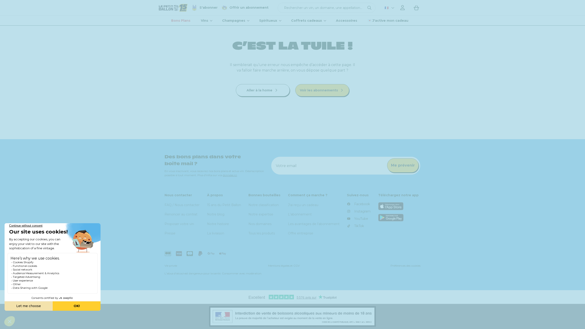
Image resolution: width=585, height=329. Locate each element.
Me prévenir (403, 165)
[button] (327, 8)
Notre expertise (260, 214)
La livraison (215, 233)
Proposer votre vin (179, 224)
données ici (230, 175)
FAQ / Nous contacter (182, 205)
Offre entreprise (300, 233)
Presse (170, 233)
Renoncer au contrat (181, 214)
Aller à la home (260, 90)
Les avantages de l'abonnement (314, 224)
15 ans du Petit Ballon (224, 205)
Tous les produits (261, 233)
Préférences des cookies (405, 265)
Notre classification (263, 205)
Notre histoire (218, 224)
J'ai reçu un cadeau (303, 205)
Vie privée (171, 265)
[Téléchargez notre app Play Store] (399, 217)
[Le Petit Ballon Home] (173, 7)
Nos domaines (259, 224)
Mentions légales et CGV (284, 265)
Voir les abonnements (319, 90)
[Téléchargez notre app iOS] (399, 206)
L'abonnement (300, 214)
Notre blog (215, 214)
